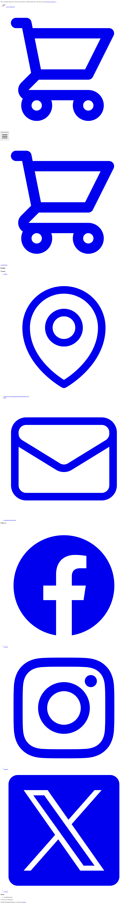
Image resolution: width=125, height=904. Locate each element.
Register (5, 265)
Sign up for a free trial (51, 1)
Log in (2, 265)
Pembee (24, 902)
